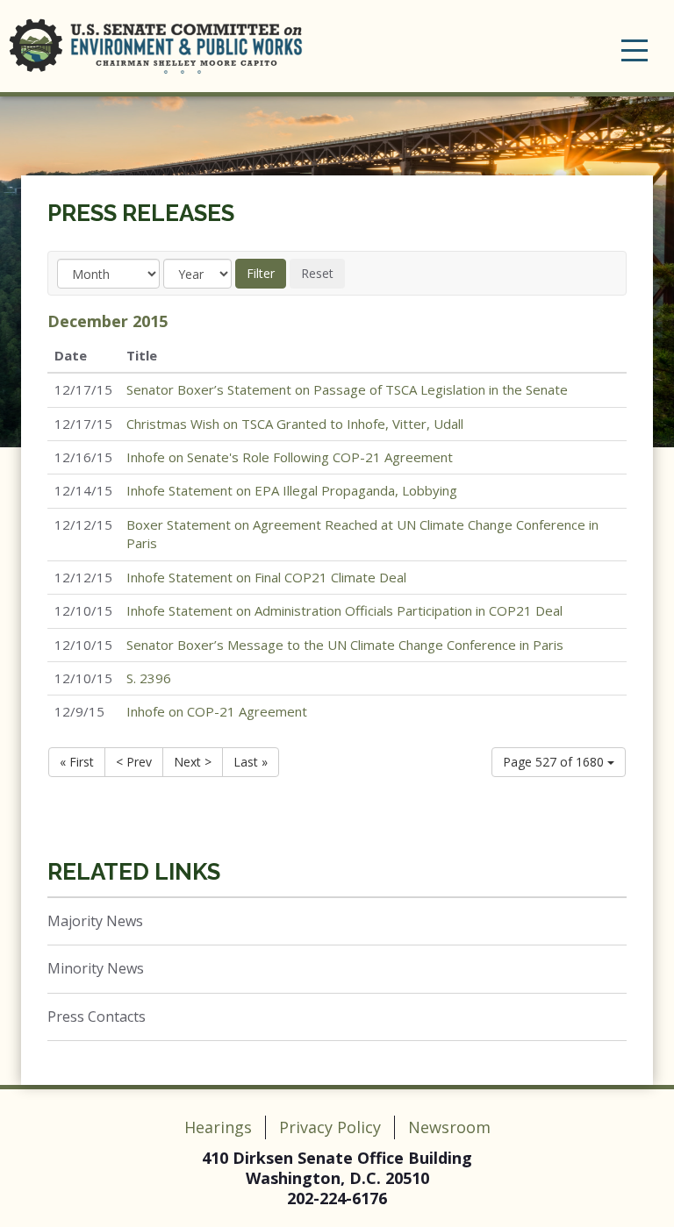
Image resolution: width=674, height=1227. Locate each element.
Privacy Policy (330, 1127)
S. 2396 (148, 678)
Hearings (218, 1127)
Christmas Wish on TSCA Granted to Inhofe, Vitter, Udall (294, 423)
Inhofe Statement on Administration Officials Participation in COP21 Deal (344, 610)
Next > (193, 761)
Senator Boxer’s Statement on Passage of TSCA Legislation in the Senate (347, 389)
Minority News (95, 968)
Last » (250, 761)
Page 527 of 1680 (555, 761)
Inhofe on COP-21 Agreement (216, 711)
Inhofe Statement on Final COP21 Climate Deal (266, 577)
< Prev (134, 761)
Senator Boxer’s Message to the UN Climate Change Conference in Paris (344, 644)
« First (77, 761)
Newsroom (449, 1127)
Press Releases (140, 213)
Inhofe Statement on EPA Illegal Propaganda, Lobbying (291, 490)
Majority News (95, 921)
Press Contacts (96, 1016)
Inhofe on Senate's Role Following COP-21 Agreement (289, 457)
